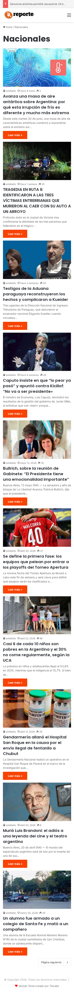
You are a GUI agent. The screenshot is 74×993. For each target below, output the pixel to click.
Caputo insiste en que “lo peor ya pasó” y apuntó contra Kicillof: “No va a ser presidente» (37, 386)
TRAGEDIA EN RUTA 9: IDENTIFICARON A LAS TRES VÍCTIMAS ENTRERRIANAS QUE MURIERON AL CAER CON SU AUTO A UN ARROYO (37, 200)
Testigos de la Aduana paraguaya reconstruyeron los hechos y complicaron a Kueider (35, 294)
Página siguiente (51, 962)
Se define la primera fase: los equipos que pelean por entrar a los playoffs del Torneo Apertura (36, 561)
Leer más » (15, 135)
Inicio (8, 27)
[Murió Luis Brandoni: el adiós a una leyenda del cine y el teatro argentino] (37, 802)
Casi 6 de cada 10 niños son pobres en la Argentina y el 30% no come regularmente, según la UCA (36, 652)
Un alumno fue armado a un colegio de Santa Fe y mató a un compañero (35, 924)
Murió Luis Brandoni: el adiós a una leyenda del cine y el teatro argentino (35, 836)
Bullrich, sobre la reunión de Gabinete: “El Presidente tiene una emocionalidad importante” (36, 474)
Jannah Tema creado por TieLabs (38, 985)
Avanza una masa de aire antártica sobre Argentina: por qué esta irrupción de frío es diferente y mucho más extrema (36, 104)
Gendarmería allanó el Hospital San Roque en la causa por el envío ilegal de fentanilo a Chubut (35, 745)
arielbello (11, 90)
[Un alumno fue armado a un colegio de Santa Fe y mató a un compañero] (37, 890)
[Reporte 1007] (19, 15)
